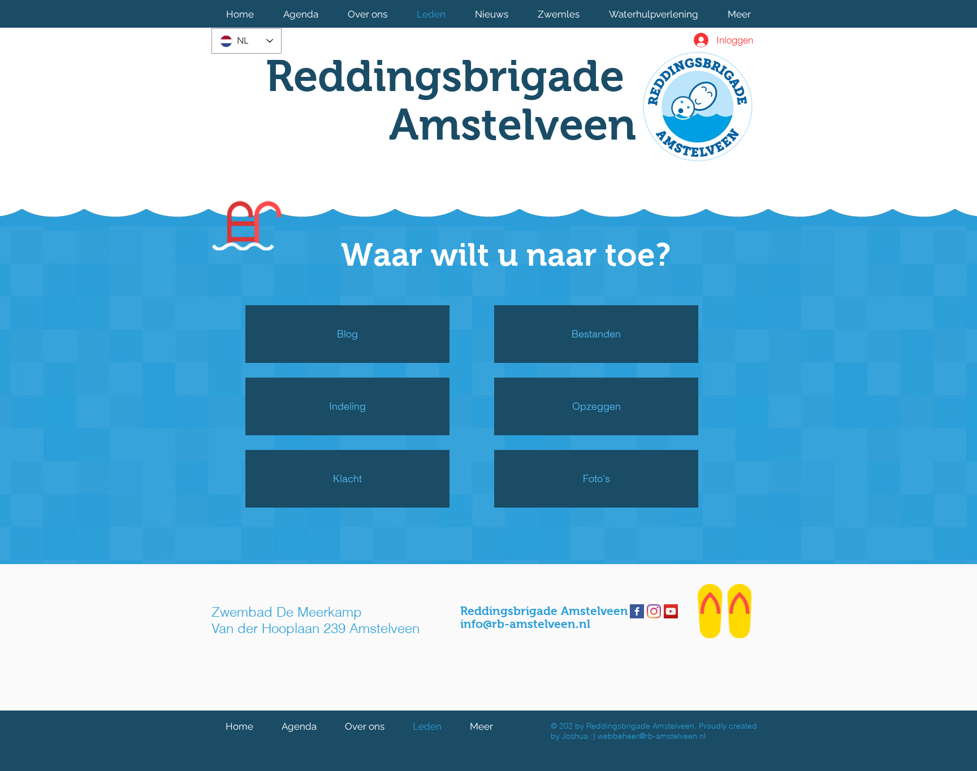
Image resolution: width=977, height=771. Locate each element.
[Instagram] (654, 611)
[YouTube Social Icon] (671, 611)
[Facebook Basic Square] (637, 611)
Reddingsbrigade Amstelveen (451, 100)
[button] (367, 14)
